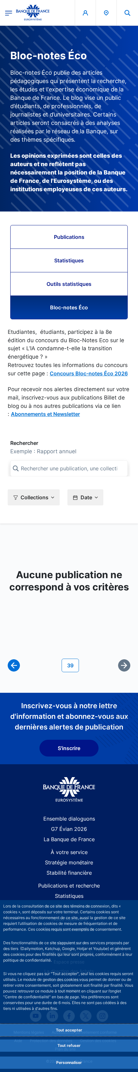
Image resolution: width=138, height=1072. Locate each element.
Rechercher (24, 443)
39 (73, 665)
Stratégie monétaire (69, 862)
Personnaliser (69, 1062)
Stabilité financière (69, 873)
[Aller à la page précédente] (14, 665)
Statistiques (69, 260)
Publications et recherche (69, 885)
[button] (127, 12)
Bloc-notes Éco (69, 307)
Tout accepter (69, 1030)
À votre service (69, 852)
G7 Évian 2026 (69, 829)
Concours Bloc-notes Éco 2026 (89, 373)
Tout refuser (69, 1045)
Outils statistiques (69, 284)
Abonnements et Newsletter (45, 414)
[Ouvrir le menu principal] (8, 12)
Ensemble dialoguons (69, 818)
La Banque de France (69, 839)
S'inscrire (69, 748)
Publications (69, 237)
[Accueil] (69, 789)
